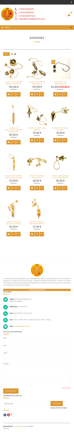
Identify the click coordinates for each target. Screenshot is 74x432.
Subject (5, 353)
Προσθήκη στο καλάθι (8, 94)
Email (5, 345)
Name (5, 338)
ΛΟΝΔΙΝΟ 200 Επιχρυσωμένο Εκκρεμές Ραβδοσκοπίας (13, 130)
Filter (6, 53)
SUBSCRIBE (57, 403)
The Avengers (12, 426)
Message (6, 363)
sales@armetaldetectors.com (21, 326)
